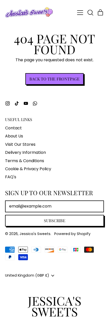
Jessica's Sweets (35, 233)
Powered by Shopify (72, 233)
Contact (13, 128)
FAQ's (10, 177)
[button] (90, 12)
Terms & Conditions (24, 161)
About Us (14, 136)
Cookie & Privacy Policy (28, 169)
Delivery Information (25, 152)
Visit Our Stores (20, 144)
